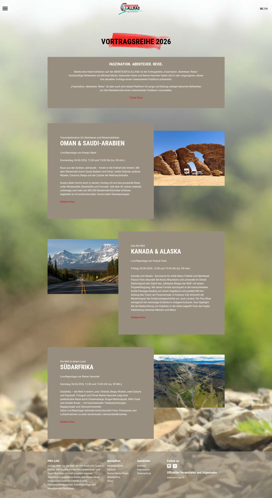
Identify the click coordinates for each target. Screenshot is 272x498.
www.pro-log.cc (175, 477)
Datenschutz (144, 473)
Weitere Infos (67, 201)
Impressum (143, 469)
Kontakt (111, 469)
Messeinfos (113, 477)
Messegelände (115, 465)
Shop (110, 480)
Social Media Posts (118, 473)
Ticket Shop (136, 97)
